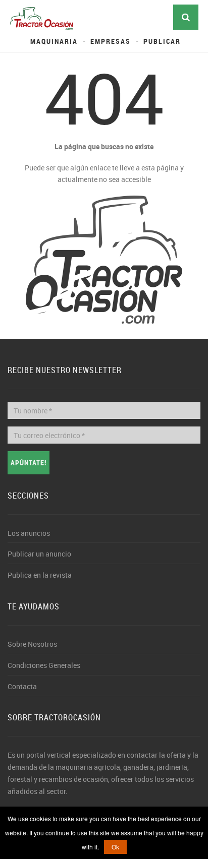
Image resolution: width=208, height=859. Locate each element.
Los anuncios (29, 533)
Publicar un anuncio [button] (39, 554)
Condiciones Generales (44, 665)
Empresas (110, 41)
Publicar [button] (162, 41)
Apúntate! (28, 462)
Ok (115, 846)
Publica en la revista (40, 575)
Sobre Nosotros (32, 644)
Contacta (22, 686)
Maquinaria (54, 41)
